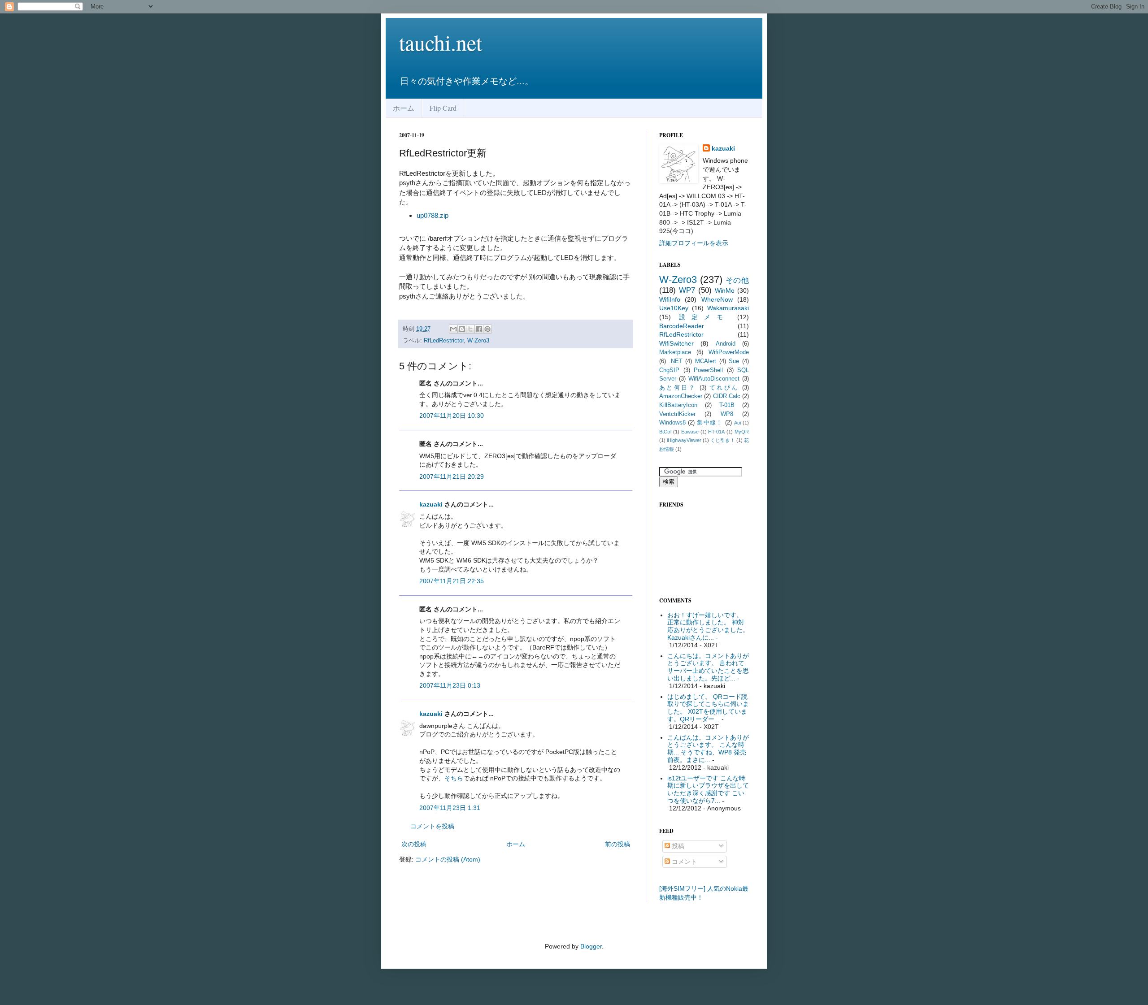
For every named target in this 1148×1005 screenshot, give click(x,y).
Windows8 (672, 423)
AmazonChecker (680, 396)
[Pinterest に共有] (487, 329)
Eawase (690, 431)
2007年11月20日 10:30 (451, 415)
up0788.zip (432, 215)
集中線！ (709, 423)
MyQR (742, 431)
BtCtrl (665, 431)
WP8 (727, 414)
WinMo (725, 290)
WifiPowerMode (729, 352)
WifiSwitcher (676, 343)
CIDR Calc (726, 396)
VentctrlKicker (677, 414)
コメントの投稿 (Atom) (447, 859)
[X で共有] (470, 329)
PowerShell (708, 370)
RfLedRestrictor (444, 341)
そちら (453, 778)
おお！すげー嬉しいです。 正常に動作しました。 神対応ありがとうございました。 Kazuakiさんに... (708, 626)
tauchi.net (440, 42)
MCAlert (705, 361)
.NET (676, 361)
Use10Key (673, 308)
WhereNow (717, 299)
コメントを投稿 (432, 826)
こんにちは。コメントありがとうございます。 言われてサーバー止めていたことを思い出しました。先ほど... (708, 667)
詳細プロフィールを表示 (693, 243)
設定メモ (704, 317)
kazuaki (431, 504)
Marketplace (675, 352)
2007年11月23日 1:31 (449, 807)
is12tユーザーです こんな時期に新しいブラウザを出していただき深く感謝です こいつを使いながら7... (708, 789)
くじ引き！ (722, 440)
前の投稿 (617, 844)
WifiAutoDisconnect (713, 379)
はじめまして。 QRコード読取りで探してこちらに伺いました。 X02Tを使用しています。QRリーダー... (708, 708)
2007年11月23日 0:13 (449, 685)
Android (725, 344)
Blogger (591, 946)
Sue (734, 361)
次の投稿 (413, 844)
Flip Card (443, 108)
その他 (737, 280)
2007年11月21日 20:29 (451, 476)
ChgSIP (669, 370)
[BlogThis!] (461, 329)
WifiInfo (669, 299)
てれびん (724, 388)
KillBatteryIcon (678, 405)
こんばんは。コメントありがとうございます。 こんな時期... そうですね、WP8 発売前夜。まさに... (708, 748)
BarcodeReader (681, 325)
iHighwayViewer (684, 440)
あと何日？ (677, 388)
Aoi (737, 422)
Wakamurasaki (728, 308)
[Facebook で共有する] (478, 329)
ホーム (403, 108)
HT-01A (716, 431)
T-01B (727, 405)
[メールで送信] (453, 329)
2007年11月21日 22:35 (451, 581)
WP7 (687, 290)
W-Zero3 (478, 341)
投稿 (677, 845)
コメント (683, 861)
